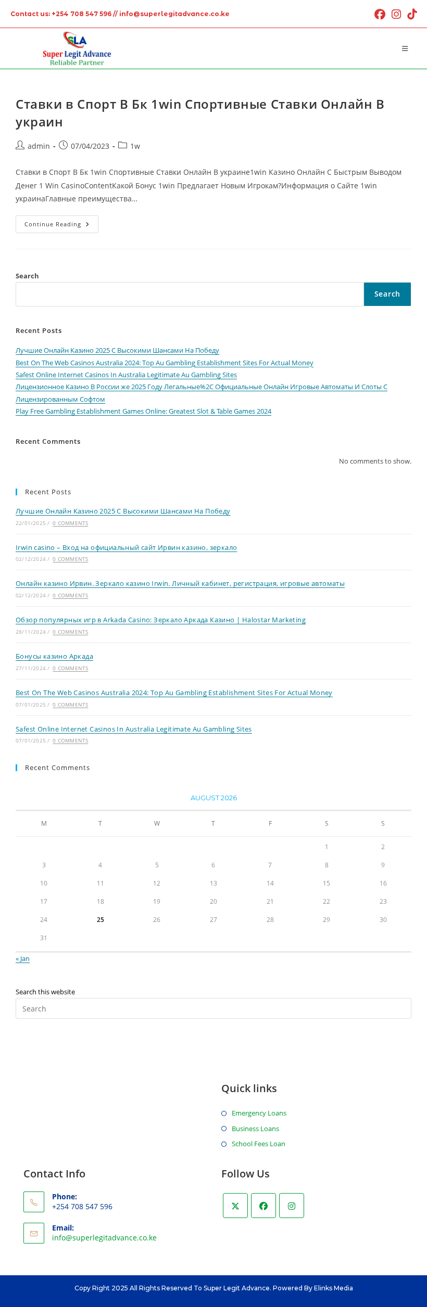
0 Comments (70, 523)
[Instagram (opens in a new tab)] (396, 14)
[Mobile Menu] (406, 48)
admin (39, 146)
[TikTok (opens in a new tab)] (410, 14)
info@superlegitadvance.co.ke (104, 1237)
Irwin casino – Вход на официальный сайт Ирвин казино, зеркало (126, 547)
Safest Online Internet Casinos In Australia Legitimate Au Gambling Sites (126, 374)
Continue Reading (61, 226)
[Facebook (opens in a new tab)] (379, 14)
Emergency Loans (259, 1113)
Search (27, 275)
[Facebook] (263, 1205)
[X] (235, 1205)
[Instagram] (291, 1205)
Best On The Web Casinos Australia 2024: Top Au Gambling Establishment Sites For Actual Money (164, 362)
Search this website (45, 991)
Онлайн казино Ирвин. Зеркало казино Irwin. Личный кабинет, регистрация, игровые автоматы (180, 583)
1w (135, 146)
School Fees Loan (258, 1143)
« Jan (23, 958)
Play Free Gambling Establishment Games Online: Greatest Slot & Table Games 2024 (143, 411)
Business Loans (255, 1128)
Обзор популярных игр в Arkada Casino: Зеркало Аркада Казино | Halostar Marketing (161, 619)
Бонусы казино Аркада (54, 656)
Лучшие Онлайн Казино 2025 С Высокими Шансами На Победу (117, 350)
